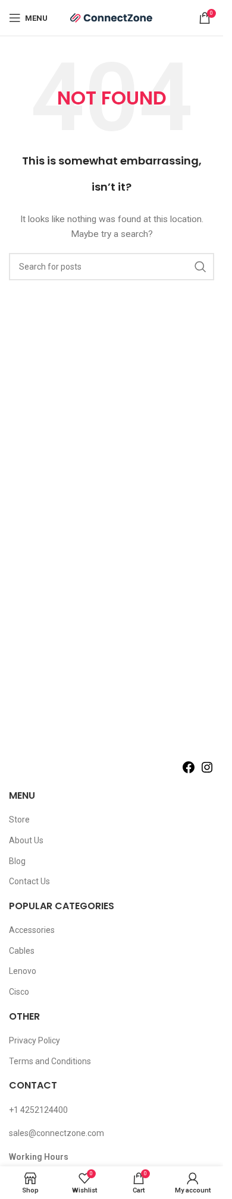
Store (19, 819)
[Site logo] (111, 17)
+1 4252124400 (38, 1110)
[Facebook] (188, 771)
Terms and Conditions (50, 1061)
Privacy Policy (34, 1040)
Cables (22, 951)
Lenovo (22, 971)
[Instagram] (207, 771)
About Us (26, 840)
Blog (17, 861)
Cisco (19, 991)
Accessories (32, 930)
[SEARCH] (200, 266)
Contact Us (29, 881)
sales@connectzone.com (56, 1133)
